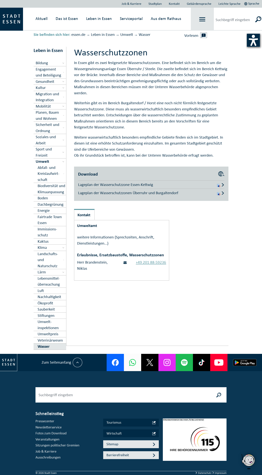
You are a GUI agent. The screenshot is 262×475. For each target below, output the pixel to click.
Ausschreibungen (48, 457)
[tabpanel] (195, 441)
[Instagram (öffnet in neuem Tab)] (167, 362)
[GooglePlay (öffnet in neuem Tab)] (244, 362)
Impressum (220, 473)
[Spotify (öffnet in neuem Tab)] (184, 362)
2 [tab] (166, 443)
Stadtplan (155, 4)
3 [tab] (166, 449)
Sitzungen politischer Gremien (57, 445)
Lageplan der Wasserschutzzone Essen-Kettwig (115, 184)
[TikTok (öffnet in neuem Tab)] (201, 362)
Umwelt (126, 34)
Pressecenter (44, 421)
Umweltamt (87, 225)
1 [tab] (166, 436)
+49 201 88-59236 (151, 262)
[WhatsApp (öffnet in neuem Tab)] (132, 362)
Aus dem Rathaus (166, 18)
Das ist (67, 18)
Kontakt (174, 4)
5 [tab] (166, 461)
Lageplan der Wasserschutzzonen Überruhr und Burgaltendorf (128, 192)
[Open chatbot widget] (248, 461)
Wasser (144, 34)
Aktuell (41, 18)
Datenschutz (204, 473)
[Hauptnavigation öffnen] (202, 19)
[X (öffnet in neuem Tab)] (149, 362)
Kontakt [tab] (83, 214)
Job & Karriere (131, 4)
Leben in (99, 18)
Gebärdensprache (199, 4)
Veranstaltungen (47, 439)
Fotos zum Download (51, 433)
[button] (252, 3)
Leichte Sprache (229, 4)
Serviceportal (131, 18)
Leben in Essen (103, 34)
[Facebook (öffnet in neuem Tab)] (115, 362)
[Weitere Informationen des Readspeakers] (203, 35)
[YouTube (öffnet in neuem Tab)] (218, 362)
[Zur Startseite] (11, 18)
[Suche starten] (219, 395)
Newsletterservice (48, 427)
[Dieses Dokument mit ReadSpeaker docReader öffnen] (218, 184)
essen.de (78, 34)
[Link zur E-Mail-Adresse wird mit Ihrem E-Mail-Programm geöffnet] (125, 262)
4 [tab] (166, 455)
